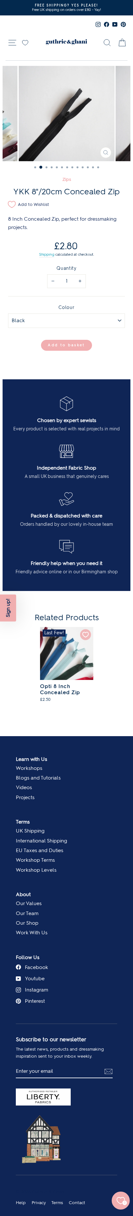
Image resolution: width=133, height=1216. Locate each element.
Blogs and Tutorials (38, 778)
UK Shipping (30, 831)
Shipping (46, 254)
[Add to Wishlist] (85, 634)
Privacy (39, 1202)
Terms (23, 822)
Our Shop (27, 923)
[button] (8, 608)
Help (21, 1202)
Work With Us (31, 933)
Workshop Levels (36, 870)
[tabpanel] (66, 668)
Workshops (29, 768)
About (23, 894)
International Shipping (41, 841)
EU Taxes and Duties (39, 850)
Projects (25, 797)
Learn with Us (31, 759)
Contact (77, 1202)
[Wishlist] (25, 42)
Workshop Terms (35, 860)
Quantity (66, 268)
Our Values (29, 903)
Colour (66, 307)
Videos (24, 787)
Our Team (27, 913)
